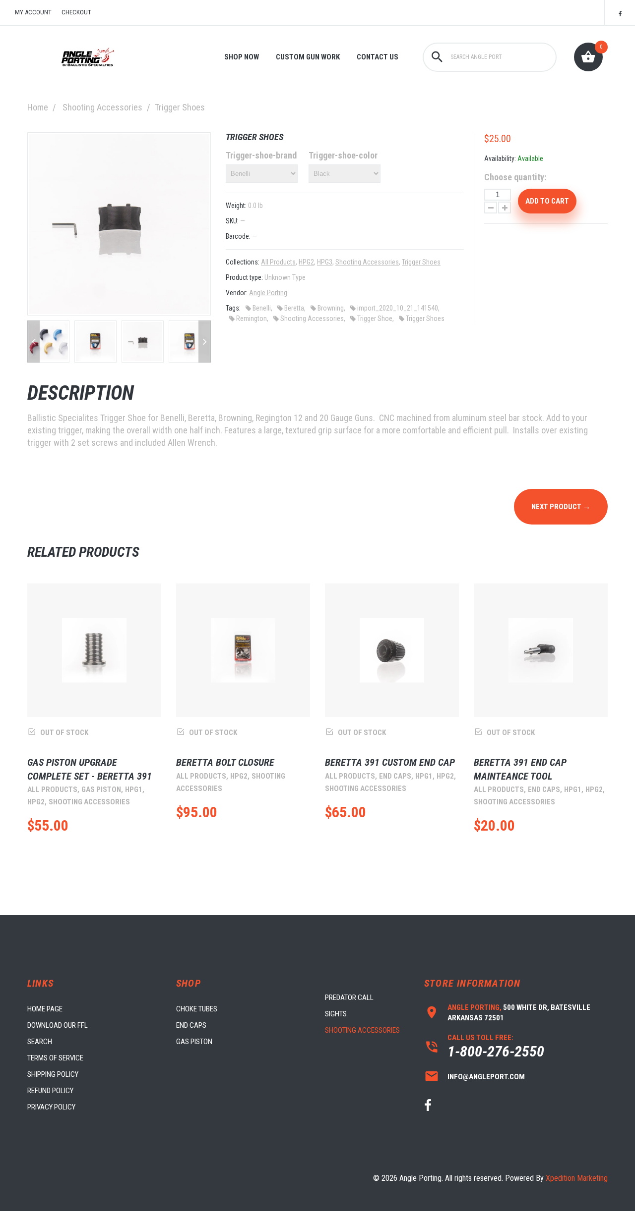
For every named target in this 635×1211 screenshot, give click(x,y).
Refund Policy (50, 1090)
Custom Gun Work (308, 57)
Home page (45, 1008)
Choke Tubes (196, 1008)
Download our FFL (57, 1025)
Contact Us (377, 57)
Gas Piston (194, 1041)
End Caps (191, 1025)
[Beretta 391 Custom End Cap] (392, 650)
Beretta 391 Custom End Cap (390, 762)
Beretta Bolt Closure (225, 762)
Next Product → (560, 506)
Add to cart (547, 201)
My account (33, 12)
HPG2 (306, 262)
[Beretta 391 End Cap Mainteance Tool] (541, 650)
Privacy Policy (51, 1107)
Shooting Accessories (102, 107)
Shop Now (241, 57)
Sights (336, 1013)
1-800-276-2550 (495, 1051)
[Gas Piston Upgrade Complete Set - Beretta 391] (94, 650)
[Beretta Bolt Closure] (243, 650)
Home (37, 107)
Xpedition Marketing (577, 1178)
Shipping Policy (52, 1074)
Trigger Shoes (421, 262)
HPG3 (324, 262)
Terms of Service (55, 1057)
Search (39, 1041)
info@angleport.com (486, 1076)
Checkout (76, 12)
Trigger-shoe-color (343, 155)
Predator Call (349, 997)
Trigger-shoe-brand (261, 155)
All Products (278, 262)
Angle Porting (268, 293)
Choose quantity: (515, 177)
